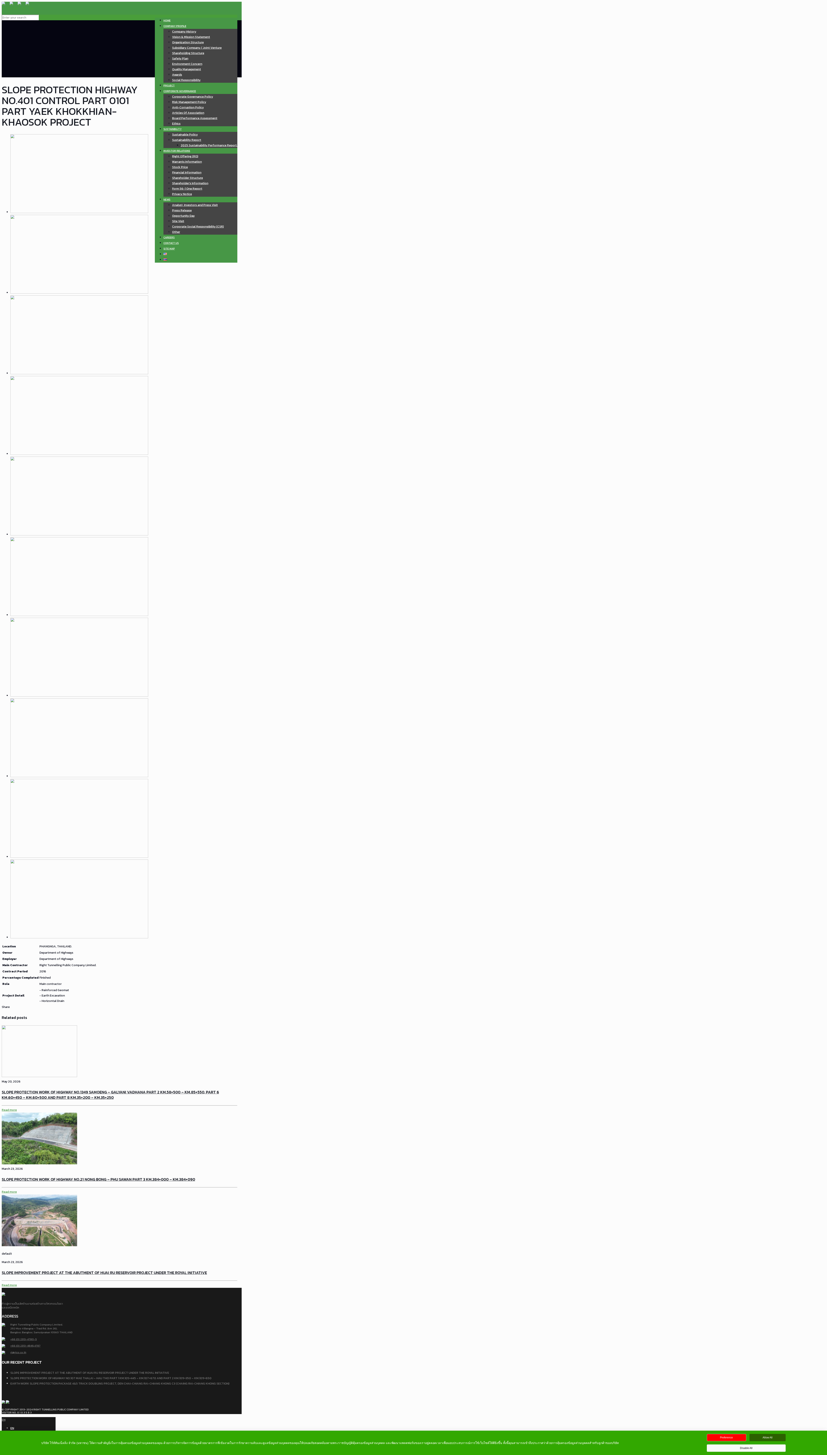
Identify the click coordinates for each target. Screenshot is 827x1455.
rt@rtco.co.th (18, 1352)
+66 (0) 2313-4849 (22, 1346)
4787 (37, 1346)
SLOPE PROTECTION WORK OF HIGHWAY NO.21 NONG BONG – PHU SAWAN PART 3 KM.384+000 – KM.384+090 (98, 1179)
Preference (726, 1437)
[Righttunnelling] (18, 8)
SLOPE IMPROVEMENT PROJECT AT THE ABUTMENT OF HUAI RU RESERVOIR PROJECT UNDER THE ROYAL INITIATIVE (104, 1273)
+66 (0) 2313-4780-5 (23, 1339)
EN (3, 1420)
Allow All (768, 1437)
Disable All (746, 1448)
